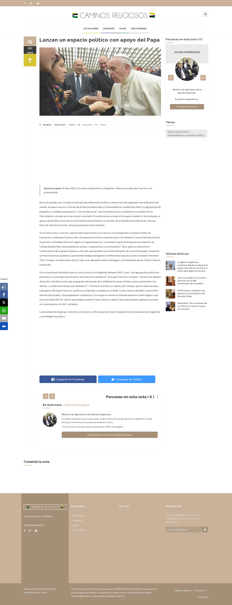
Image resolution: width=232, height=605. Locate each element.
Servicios (199, 590)
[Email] (4, 318)
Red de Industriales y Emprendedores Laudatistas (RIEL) (186, 133)
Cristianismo (139, 28)
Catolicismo (90, 28)
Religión (47, 124)
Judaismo (108, 28)
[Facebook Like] (4, 287)
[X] (4, 302)
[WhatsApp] (4, 310)
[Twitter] (32, 3)
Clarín (72, 124)
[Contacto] (38, 3)
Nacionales (60, 124)
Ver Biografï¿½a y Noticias (187, 103)
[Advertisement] (100, 158)
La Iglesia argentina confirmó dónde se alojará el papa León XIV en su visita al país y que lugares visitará (193, 266)
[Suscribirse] (205, 529)
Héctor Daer (72, 405)
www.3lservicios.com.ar (35, 592)
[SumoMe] (4, 326)
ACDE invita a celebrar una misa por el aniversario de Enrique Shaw (191, 293)
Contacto (203, 597)
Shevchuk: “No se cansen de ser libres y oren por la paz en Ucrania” (192, 306)
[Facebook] (26, 3)
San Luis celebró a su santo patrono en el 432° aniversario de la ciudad (192, 280)
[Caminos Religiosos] (116, 15)
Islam (122, 28)
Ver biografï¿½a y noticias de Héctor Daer (109, 434)
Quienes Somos (183, 590)
